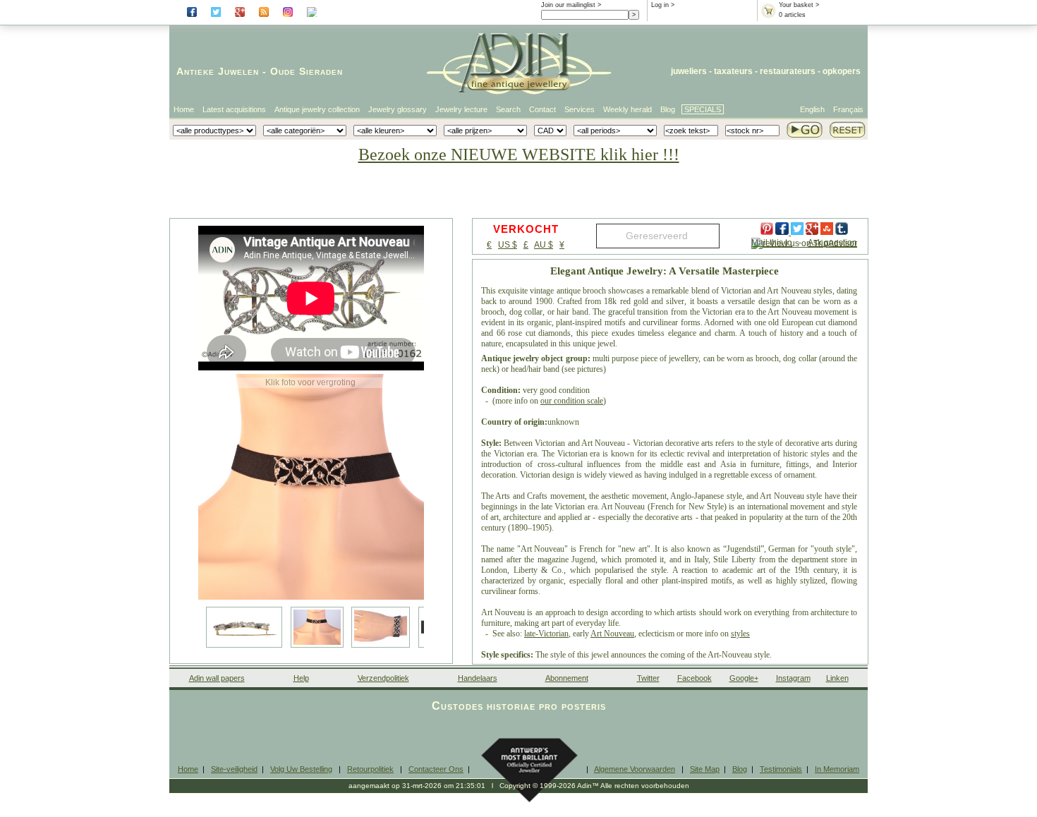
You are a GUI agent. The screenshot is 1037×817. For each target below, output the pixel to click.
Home (184, 109)
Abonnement (566, 678)
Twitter (648, 678)
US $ (507, 245)
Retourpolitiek (370, 769)
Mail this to (771, 243)
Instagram (793, 678)
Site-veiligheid (234, 769)
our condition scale (571, 401)
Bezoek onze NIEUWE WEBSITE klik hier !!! (518, 154)
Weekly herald (627, 109)
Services (579, 109)
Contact (542, 109)
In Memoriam (837, 769)
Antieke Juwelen (217, 71)
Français (848, 109)
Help (301, 678)
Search (508, 109)
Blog (667, 109)
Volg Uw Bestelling (301, 769)
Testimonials (781, 769)
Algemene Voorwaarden (634, 769)
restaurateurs (787, 71)
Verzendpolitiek (383, 678)
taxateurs (733, 71)
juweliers (689, 71)
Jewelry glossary (397, 109)
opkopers (842, 71)
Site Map (705, 769)
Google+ (743, 678)
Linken (837, 678)
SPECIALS (702, 109)
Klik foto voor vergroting (310, 382)
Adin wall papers (217, 678)
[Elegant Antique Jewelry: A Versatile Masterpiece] (311, 487)
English (812, 109)
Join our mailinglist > (571, 4)
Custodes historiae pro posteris (519, 706)
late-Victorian (546, 634)
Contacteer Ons (435, 769)
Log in (660, 4)
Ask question (832, 243)
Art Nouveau (612, 634)
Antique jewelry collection (317, 109)
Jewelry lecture (461, 109)
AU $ (543, 245)
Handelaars (477, 678)
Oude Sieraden (306, 71)
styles (740, 634)
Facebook (694, 678)
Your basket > (799, 4)
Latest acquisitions (234, 109)
